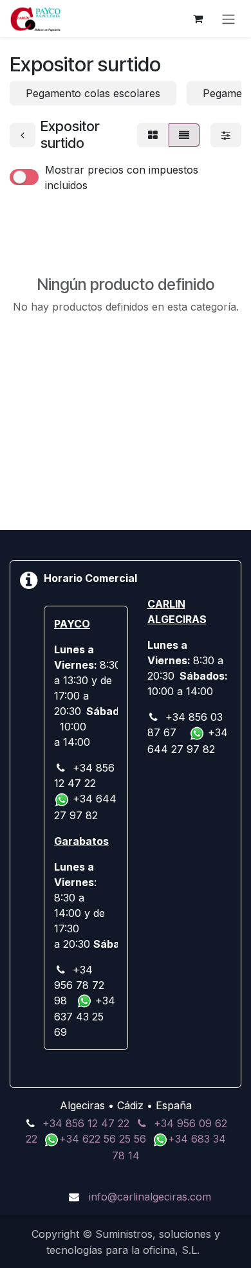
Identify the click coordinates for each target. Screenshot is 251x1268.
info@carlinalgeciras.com (150, 1196)
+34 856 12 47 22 (85, 1123)
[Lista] (184, 135)
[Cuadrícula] (153, 135)
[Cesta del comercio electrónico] (197, 19)
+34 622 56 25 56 (104, 1138)
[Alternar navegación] (228, 18)
